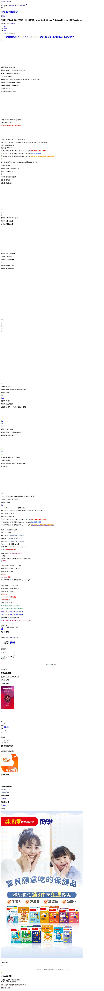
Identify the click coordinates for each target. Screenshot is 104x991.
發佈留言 (3, 658)
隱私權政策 (60, 969)
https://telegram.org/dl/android (15, 535)
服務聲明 (66, 969)
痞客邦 (9, 637)
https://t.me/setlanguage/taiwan (18, 547)
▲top (2, 646)
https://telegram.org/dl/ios (14, 538)
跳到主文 (3, 16)
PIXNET (40, 969)
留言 (12, 637)
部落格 (5, 28)
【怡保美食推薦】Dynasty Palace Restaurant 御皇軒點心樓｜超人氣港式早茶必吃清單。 (39, 37)
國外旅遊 (12, 642)
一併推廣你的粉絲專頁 (5, 792)
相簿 (5, 26)
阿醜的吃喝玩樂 (9, 11)
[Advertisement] (46, 53)
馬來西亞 (12, 643)
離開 (9, 988)
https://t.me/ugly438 (16, 553)
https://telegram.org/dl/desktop (15, 541)
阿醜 (2, 629)
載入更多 (3, 649)
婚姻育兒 (13, 23)
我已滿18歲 (3, 988)
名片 (5, 30)
